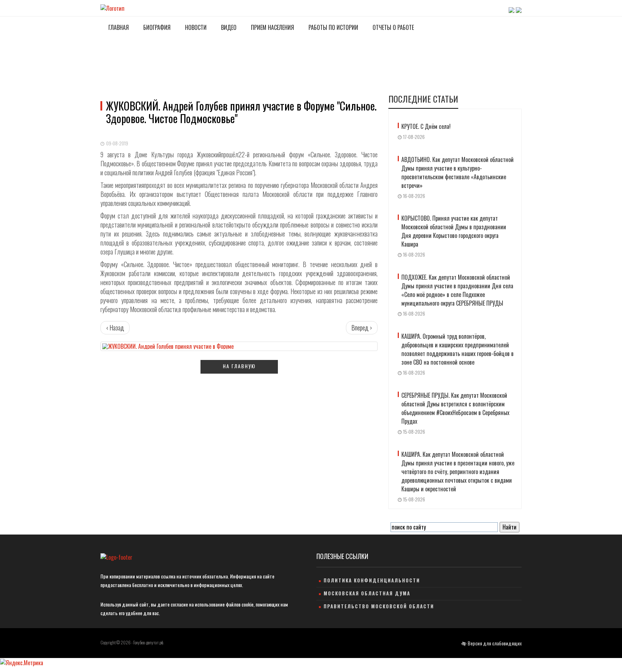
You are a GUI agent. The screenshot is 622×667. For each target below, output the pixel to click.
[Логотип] (112, 7)
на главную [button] (239, 366)
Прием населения (271, 27)
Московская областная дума (367, 593)
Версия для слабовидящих (494, 643)
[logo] (116, 557)
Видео (228, 27)
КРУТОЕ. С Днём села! (426, 126)
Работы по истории (332, 27)
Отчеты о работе (392, 27)
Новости (195, 27)
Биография (156, 27)
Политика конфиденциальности (372, 580)
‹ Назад (115, 327)
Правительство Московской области (379, 606)
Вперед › (361, 327)
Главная (118, 27)
